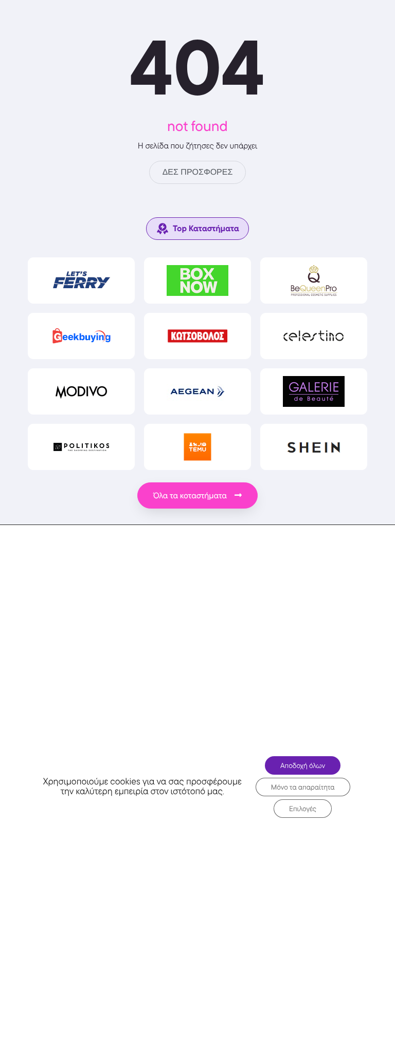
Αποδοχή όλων (302, 765)
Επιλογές (302, 808)
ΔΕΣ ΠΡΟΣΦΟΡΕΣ (198, 172)
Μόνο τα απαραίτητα (303, 787)
